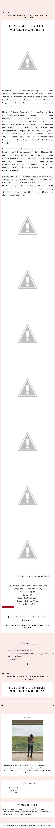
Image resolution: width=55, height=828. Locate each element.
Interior (44, 625)
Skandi (27, 627)
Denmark (15, 625)
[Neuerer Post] (49, 706)
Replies (28, 620)
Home (24, 625)
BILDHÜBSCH (6, 12)
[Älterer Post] (53, 706)
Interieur (33, 625)
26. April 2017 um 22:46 (24, 650)
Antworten (13, 659)
